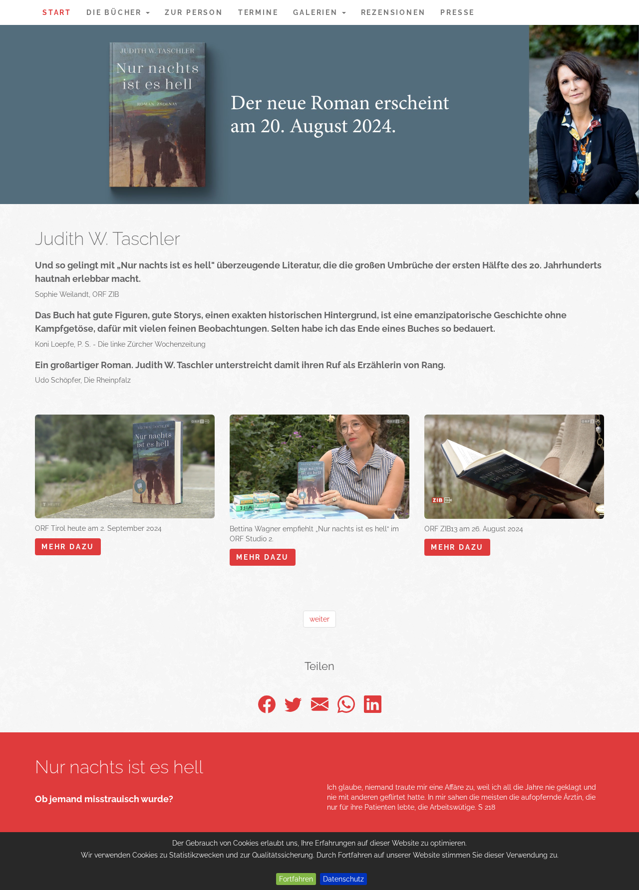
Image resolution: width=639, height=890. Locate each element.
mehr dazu (67, 547)
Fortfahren (296, 879)
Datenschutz (343, 879)
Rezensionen (393, 12)
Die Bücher (115, 12)
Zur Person (194, 12)
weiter (319, 619)
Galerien (316, 12)
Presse (457, 12)
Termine (258, 12)
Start (56, 12)
